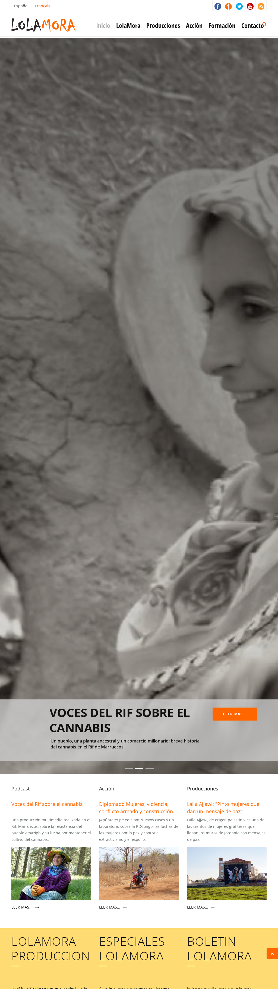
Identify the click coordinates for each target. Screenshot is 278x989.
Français (42, 5)
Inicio (103, 25)
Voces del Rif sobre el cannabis (47, 804)
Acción (194, 25)
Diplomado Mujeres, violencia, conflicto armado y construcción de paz (136, 811)
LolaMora (128, 25)
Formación (221, 25)
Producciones (163, 25)
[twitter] (239, 5)
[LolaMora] (52, 24)
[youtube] (250, 5)
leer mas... (22, 907)
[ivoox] (228, 5)
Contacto (252, 25)
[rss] (261, 5)
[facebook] (217, 5)
